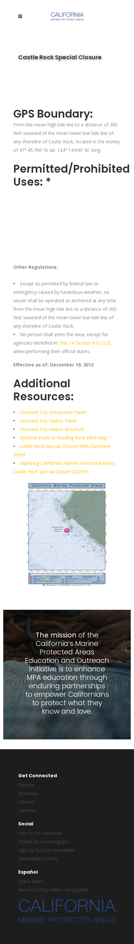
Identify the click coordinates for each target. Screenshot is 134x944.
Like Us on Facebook (40, 833)
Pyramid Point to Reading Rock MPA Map (63, 438)
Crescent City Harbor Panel (48, 421)
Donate (26, 785)
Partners (27, 810)
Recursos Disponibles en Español (53, 890)
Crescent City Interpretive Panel (53, 412)
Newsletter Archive (38, 858)
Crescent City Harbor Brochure (52, 429)
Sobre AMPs (31, 881)
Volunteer (28, 793)
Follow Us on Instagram (43, 841)
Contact (26, 802)
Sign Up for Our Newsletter (46, 850)
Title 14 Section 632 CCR (84, 343)
